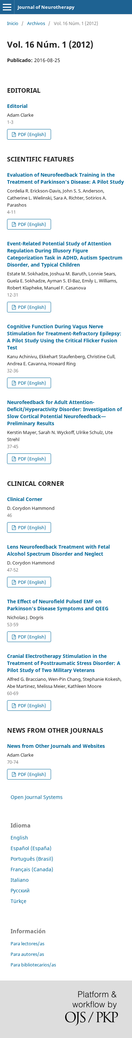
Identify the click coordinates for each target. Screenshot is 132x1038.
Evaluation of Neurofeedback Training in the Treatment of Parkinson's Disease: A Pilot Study (65, 178)
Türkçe (18, 901)
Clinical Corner (24, 499)
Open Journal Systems (37, 797)
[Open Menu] (7, 7)
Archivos (36, 23)
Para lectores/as (27, 943)
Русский (20, 890)
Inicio (12, 23)
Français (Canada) (32, 869)
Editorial (17, 106)
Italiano (20, 880)
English (19, 837)
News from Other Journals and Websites (56, 746)
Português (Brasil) (32, 858)
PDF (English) (31, 134)
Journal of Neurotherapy (46, 7)
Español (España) (31, 848)
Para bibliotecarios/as (33, 964)
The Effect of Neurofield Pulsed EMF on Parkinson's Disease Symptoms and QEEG (57, 605)
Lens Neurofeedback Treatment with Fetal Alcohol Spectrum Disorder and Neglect (58, 550)
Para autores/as (27, 954)
